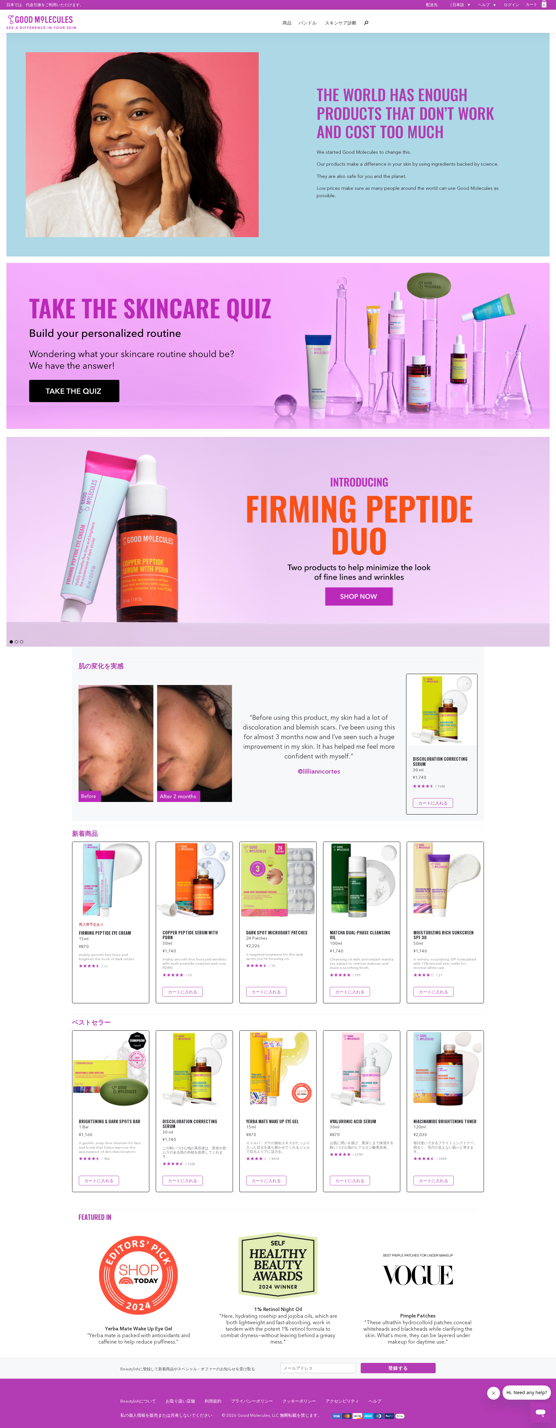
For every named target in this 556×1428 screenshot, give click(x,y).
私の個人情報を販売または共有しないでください (166, 1415)
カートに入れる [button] (433, 803)
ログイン (511, 4)
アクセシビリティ (342, 1401)
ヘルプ (484, 4)
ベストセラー (91, 1022)
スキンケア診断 (341, 23)
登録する (398, 1368)
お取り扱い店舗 (180, 1401)
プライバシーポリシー (252, 1401)
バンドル (308, 23)
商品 (287, 23)
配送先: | (445, 4)
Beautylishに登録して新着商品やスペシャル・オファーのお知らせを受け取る (187, 1368)
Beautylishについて (138, 1401)
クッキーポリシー (299, 1401)
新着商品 (85, 833)
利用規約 (213, 1401)
